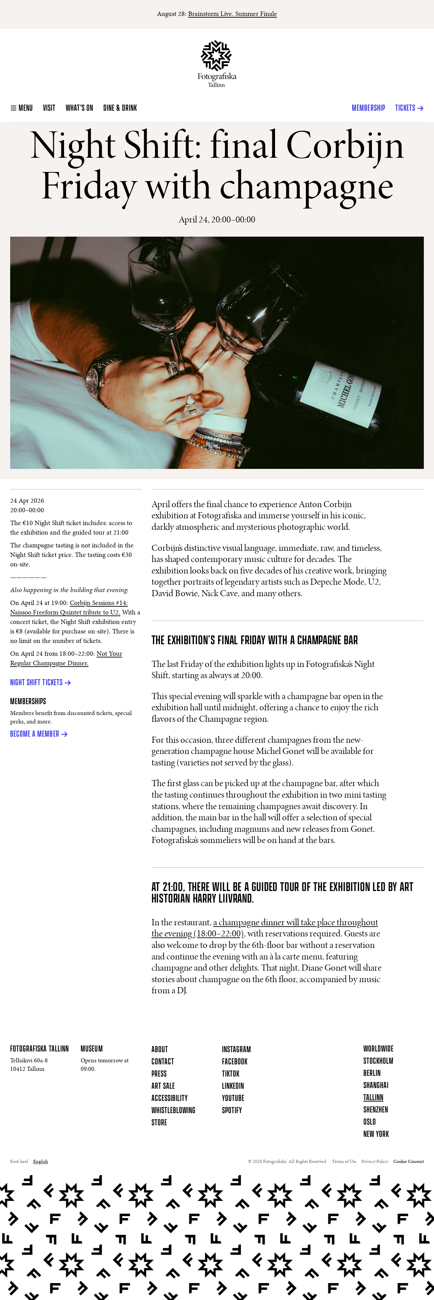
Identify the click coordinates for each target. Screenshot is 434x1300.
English (40, 1162)
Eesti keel (19, 1162)
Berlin (372, 1073)
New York (376, 1134)
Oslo (369, 1122)
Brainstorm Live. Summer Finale (232, 14)
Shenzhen (375, 1110)
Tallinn (373, 1097)
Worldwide (378, 1049)
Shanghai (376, 1085)
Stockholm (378, 1061)
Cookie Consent (408, 1162)
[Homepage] (217, 63)
